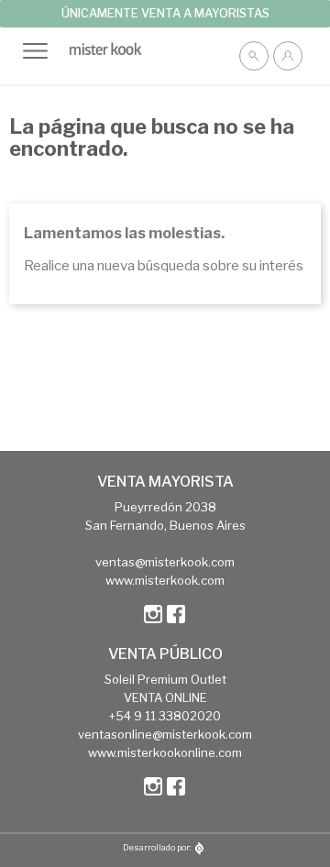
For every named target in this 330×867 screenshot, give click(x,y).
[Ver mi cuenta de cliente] (287, 56)
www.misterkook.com (165, 580)
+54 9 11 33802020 (165, 715)
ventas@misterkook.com (165, 561)
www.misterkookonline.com (165, 752)
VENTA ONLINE (165, 697)
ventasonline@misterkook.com (165, 734)
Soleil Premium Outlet (165, 679)
